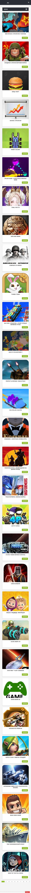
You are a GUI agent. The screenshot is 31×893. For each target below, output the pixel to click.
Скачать (25, 37)
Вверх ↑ (27, 892)
